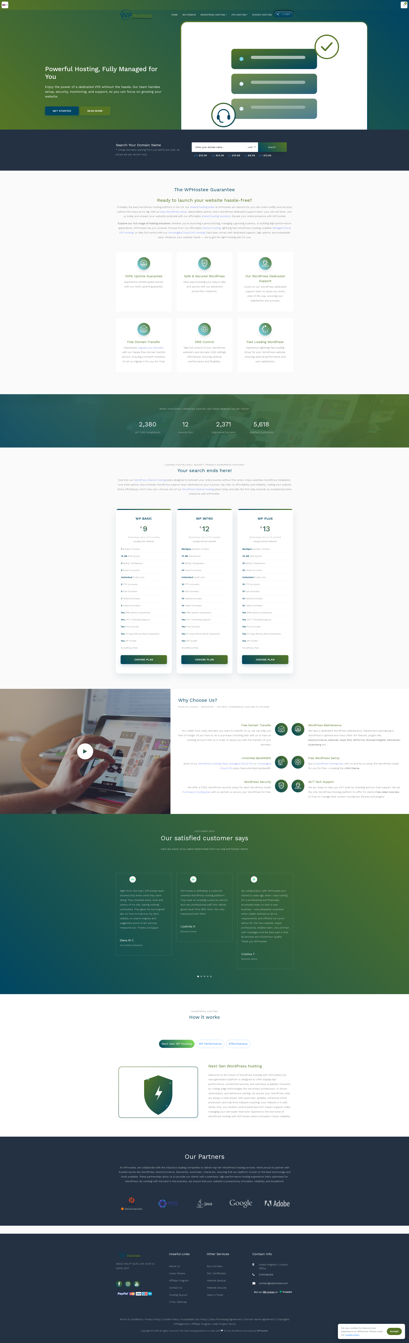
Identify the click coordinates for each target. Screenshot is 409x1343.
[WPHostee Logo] (136, 15)
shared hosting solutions (216, 216)
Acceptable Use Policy (194, 1319)
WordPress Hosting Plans (213, 763)
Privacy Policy (153, 1319)
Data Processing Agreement (225, 1319)
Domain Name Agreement (259, 1319)
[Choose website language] (5, 5)
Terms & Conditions (131, 1319)
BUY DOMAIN (189, 15)
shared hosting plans (202, 207)
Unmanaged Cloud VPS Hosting (186, 232)
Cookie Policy (171, 1319)
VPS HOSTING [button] (238, 15)
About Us (174, 1266)
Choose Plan (143, 659)
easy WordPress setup (173, 211)
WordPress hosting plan (329, 763)
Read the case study (133, 1209)
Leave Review (177, 1273)
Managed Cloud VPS (241, 763)
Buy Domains (215, 1266)
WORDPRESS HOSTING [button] (213, 15)
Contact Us (175, 1287)
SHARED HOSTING (262, 15)
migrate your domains (151, 347)
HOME (174, 15)
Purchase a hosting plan (196, 792)
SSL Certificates (216, 1273)
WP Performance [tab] (210, 1043)
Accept (394, 1331)
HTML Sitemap (178, 1301)
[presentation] (192, 977)
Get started (62, 102)
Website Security (217, 1287)
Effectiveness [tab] (238, 1043)
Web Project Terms (224, 1323)
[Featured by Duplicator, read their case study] (131, 1200)
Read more (95, 102)
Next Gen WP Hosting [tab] (177, 1043)
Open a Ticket (215, 1294)
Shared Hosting (212, 227)
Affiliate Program (179, 1280)
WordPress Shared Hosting (150, 480)
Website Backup (216, 1280)
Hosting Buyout (178, 1294)
